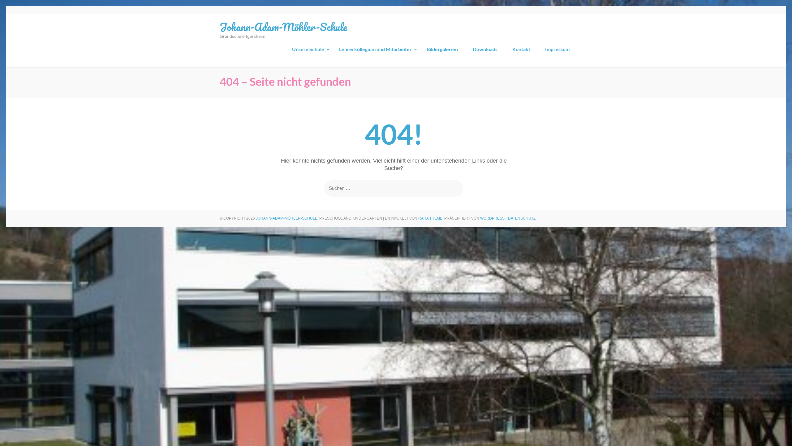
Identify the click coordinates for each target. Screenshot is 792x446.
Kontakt (521, 49)
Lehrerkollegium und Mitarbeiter (375, 49)
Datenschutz (522, 218)
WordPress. (493, 218)
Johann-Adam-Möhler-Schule (283, 26)
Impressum (557, 49)
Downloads (485, 49)
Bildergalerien (442, 49)
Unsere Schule (308, 49)
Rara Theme (430, 218)
